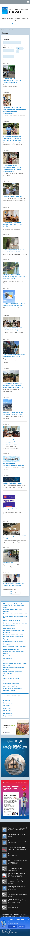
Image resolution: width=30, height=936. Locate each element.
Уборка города (8, 562)
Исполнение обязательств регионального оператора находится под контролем (12, 138)
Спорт (5, 681)
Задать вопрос (12, 926)
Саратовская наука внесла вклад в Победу (14, 537)
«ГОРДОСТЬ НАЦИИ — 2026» (12, 483)
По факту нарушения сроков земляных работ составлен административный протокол (13, 385)
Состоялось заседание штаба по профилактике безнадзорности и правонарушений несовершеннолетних (14, 441)
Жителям (15, 24)
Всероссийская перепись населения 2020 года (15, 617)
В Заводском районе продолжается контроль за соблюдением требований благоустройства (12, 168)
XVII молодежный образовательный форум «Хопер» (14, 464)
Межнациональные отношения (13, 641)
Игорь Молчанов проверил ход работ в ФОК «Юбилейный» (13, 584)
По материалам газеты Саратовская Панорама (14, 664)
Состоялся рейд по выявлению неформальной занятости (13, 251)
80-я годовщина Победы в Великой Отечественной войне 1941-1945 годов (14, 605)
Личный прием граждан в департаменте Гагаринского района (12, 225)
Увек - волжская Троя (10, 686)
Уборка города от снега (11, 683)
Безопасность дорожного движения (15, 614)
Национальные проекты (11, 649)
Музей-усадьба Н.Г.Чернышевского (14, 646)
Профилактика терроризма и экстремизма (12, 672)
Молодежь (6, 644)
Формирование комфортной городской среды (12, 689)
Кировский (6, 708)
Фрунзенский (7, 716)
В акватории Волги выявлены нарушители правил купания (13, 413)
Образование (7, 658)
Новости (10, 29)
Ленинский (6, 710)
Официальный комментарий (12, 661)
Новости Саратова (9, 656)
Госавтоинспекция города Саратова (15, 623)
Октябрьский (7, 713)
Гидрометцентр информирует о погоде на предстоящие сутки (14, 304)
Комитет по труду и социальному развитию (13, 631)
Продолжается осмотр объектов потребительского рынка (14, 355)
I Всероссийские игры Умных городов (12, 610)
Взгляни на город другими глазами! (12, 509)
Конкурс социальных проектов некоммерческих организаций (13, 635)
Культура (6, 639)
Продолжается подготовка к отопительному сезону (12, 329)
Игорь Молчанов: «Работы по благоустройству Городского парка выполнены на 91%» (15, 277)
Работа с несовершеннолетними (13, 676)
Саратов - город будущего (11, 678)
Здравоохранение (9, 628)
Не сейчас (21, 926)
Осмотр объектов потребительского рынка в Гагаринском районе (12, 80)
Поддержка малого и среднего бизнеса (13, 668)
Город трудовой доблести (11, 620)
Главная (3, 29)
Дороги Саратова (9, 625)
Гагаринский (7, 703)
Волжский (6, 700)
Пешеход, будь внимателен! (12, 196)
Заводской (6, 705)
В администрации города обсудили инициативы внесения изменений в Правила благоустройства (14, 110)
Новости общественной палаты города (13, 652)
